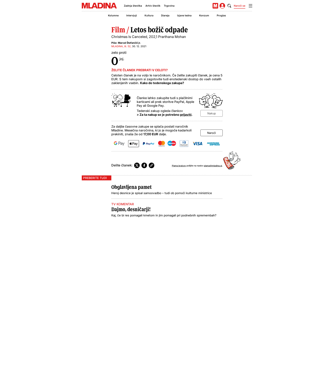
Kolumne (113, 15)
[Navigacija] (250, 5)
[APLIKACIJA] (215, 6)
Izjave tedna (184, 15)
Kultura (149, 15)
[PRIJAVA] (222, 6)
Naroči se (239, 5)
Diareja (165, 15)
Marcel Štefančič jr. (129, 42)
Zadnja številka (133, 5)
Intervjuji (131, 15)
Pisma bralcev (179, 165)
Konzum (204, 15)
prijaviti (186, 114)
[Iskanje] (229, 6)
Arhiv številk (152, 5)
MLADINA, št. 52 (121, 46)
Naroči (211, 133)
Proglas (221, 15)
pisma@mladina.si (213, 165)
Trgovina (169, 5)
